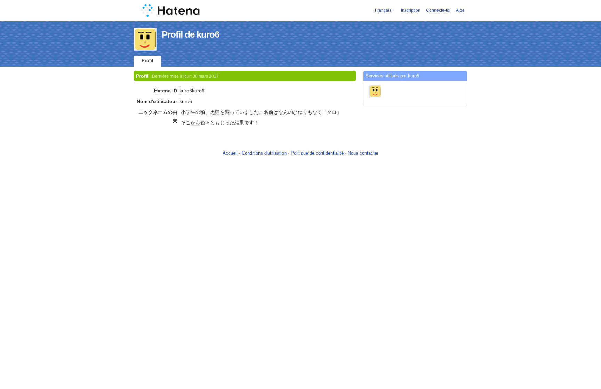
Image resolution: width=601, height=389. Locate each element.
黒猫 (215, 112)
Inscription (410, 10)
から (195, 122)
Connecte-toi (438, 10)
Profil (147, 60)
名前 (268, 112)
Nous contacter (363, 153)
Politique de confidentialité (317, 153)
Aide (460, 10)
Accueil (230, 153)
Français (383, 10)
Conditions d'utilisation (264, 153)
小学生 (188, 112)
